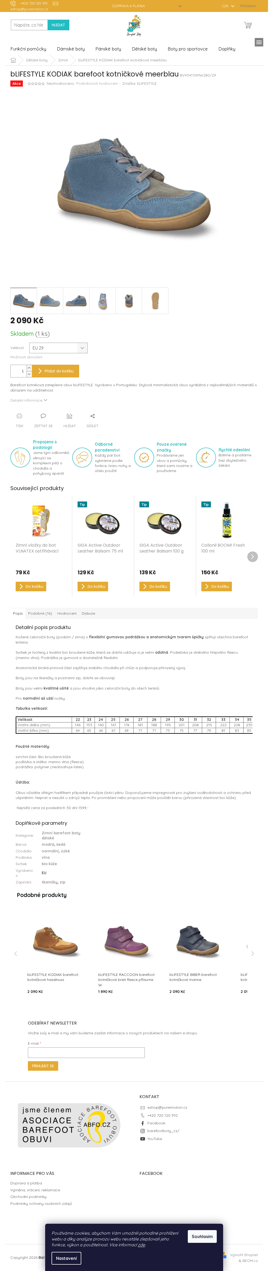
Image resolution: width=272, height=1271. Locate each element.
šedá (60, 844)
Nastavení (66, 1258)
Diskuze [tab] (88, 613)
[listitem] (55, 953)
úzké (65, 851)
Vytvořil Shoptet (244, 1254)
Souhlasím (202, 1236)
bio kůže (49, 863)
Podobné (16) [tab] (40, 613)
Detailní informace (26, 400)
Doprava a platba (128, 6)
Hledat (58, 25)
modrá (48, 844)
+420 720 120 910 (162, 1115)
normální (50, 851)
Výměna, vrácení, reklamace (35, 1190)
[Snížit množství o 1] (29, 374)
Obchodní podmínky (28, 1196)
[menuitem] (28, 49)
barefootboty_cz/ (163, 1130)
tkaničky (50, 882)
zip (62, 882)
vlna (46, 857)
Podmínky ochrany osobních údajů (41, 1203)
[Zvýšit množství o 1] (29, 368)
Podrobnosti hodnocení (97, 83)
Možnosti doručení (26, 357)
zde (141, 1244)
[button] (15, 953)
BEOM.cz (250, 1260)
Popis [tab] (18, 613)
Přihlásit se (43, 1066)
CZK (226, 6)
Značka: (139, 83)
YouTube (154, 1138)
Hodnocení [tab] (66, 613)
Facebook (156, 1123)
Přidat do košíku (59, 371)
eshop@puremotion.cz (167, 1107)
